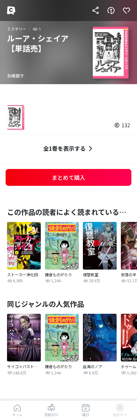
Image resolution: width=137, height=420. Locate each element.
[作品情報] (111, 10)
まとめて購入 (68, 177)
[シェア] (95, 10)
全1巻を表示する (64, 148)
